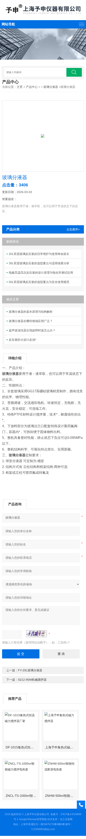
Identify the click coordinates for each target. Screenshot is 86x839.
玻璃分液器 (50, 87)
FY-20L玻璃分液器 (30, 670)
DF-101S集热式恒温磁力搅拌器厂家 (22, 747)
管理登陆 (42, 819)
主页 (20, 87)
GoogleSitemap (28, 819)
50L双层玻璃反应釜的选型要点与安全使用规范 (39, 282)
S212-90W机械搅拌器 (32, 679)
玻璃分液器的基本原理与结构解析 (31, 311)
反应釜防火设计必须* (22, 339)
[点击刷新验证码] (36, 633)
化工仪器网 (66, 819)
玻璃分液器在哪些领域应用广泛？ (31, 321)
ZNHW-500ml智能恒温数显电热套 (62, 795)
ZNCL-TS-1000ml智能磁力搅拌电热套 (22, 795)
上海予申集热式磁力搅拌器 (62, 747)
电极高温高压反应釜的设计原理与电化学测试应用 (41, 272)
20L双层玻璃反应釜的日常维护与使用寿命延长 (39, 254)
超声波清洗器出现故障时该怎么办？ (32, 330)
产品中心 (32, 87)
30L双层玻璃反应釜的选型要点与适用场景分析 (39, 263)
